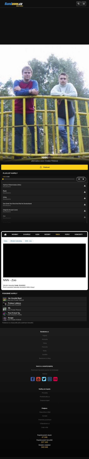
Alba (37, 234)
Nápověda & (44, 412)
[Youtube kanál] (38, 379)
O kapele (26, 234)
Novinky (15, 234)
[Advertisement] (44, 25)
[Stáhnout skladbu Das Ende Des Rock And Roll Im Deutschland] (85, 204)
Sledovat (46, 167)
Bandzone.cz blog (45, 358)
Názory (47, 234)
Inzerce (45, 374)
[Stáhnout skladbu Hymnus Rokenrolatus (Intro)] (85, 186)
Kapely (45, 335)
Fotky (67, 234)
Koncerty (79, 234)
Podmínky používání (44, 420)
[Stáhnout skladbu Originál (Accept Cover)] (85, 211)
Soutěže (44, 354)
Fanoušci (45, 347)
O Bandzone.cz (45, 423)
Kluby (45, 351)
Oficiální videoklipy (16, 241)
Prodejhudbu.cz (45, 397)
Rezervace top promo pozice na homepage (44, 370)
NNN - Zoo (28, 241)
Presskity (45, 393)
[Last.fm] (55, 379)
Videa (58, 234)
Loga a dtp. (44, 427)
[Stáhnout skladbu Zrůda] (85, 198)
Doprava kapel (44, 400)
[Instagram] (50, 379)
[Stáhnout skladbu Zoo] (85, 217)
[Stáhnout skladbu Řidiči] (85, 192)
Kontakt (44, 416)
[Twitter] (44, 379)
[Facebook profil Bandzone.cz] (33, 379)
